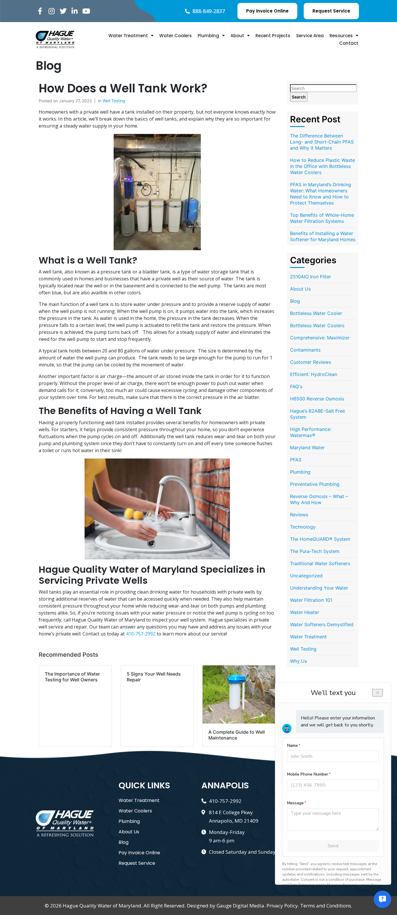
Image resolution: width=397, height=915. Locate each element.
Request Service (137, 863)
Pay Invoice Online (139, 852)
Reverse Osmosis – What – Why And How (319, 499)
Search (299, 96)
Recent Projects (272, 36)
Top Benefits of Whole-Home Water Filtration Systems (322, 218)
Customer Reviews (310, 362)
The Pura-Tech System (314, 551)
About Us (300, 289)
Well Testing (114, 100)
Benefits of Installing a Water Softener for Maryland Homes (322, 236)
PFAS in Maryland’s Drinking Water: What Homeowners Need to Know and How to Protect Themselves (320, 194)
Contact (348, 43)
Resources (341, 36)
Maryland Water (307, 447)
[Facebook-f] (40, 11)
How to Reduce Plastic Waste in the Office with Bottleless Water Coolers (322, 166)
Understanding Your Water (319, 588)
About (237, 36)
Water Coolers (175, 36)
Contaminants (305, 350)
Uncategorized (306, 576)
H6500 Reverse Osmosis (317, 399)
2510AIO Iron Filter (310, 277)
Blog (295, 301)
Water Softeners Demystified (321, 624)
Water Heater (304, 612)
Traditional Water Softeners (320, 563)
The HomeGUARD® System (320, 539)
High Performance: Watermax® (310, 432)
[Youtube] (86, 11)
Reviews (299, 515)
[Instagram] (51, 11)
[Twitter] (63, 11)
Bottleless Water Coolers (317, 325)
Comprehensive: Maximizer (320, 338)
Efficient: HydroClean (313, 374)
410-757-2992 (140, 634)
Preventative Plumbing (314, 484)
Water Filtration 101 (311, 600)
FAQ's (296, 386)
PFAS (295, 460)
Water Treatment (128, 36)
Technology (303, 527)
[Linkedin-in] (74, 11)
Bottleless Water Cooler (316, 313)
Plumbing (208, 36)
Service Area (310, 36)
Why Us (298, 661)
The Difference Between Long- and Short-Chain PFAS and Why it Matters (322, 142)
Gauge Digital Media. (241, 905)
